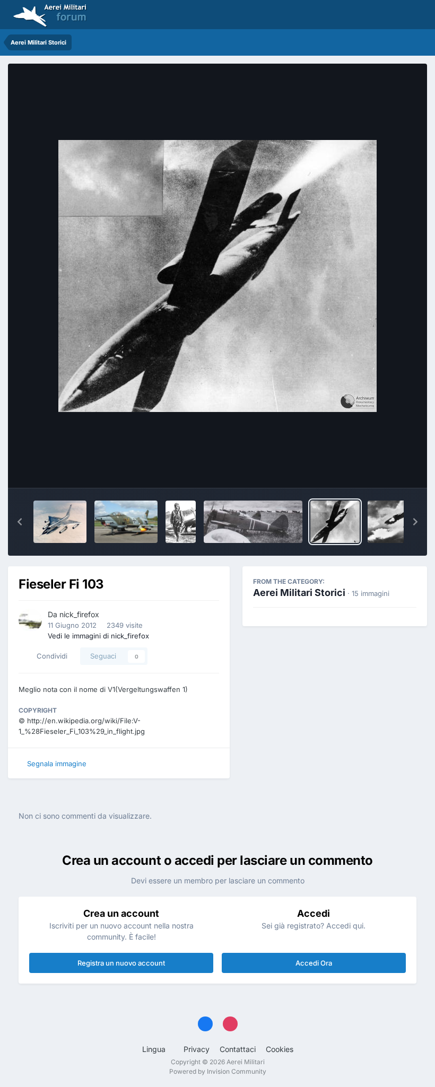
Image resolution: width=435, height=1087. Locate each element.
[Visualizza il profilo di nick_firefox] (30, 620)
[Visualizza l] (59, 522)
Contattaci (238, 1049)
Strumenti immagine (369, 468)
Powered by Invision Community (217, 1071)
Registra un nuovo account (121, 963)
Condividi (49, 656)
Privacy (197, 1049)
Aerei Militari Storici (299, 592)
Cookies (279, 1049)
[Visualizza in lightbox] (217, 276)
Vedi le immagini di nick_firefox (98, 636)
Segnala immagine (56, 763)
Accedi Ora (313, 963)
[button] (19, 521)
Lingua (155, 1049)
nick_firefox (79, 614)
